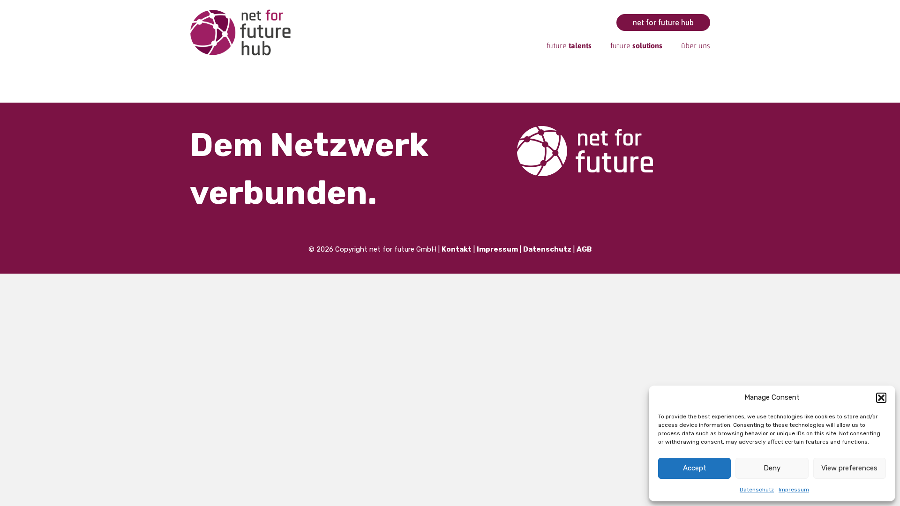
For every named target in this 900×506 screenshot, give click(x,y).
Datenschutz (757, 489)
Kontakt (457, 249)
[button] (881, 397)
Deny (772, 468)
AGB (584, 249)
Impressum (794, 489)
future (569, 45)
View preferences (849, 468)
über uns (695, 45)
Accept (694, 468)
